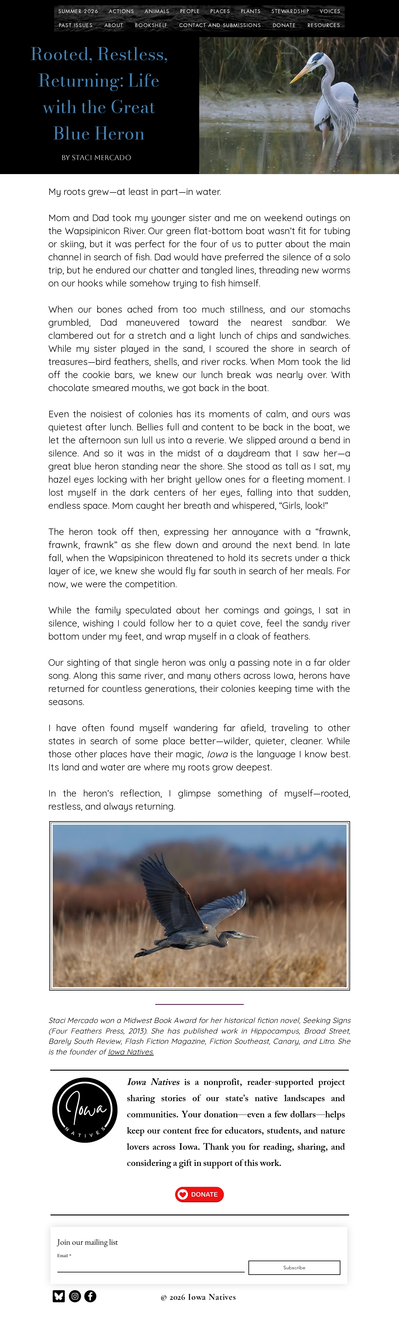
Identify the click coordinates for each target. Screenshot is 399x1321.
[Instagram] (75, 1296)
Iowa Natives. (131, 1051)
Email (64, 1255)
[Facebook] (90, 1296)
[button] (121, 11)
